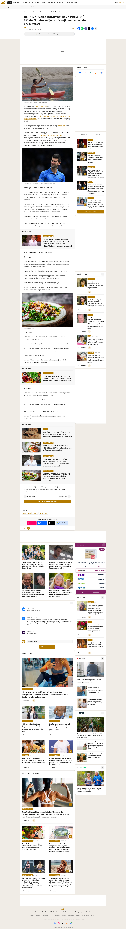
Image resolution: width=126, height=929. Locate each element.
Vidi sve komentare (47, 647)
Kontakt (57, 919)
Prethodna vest (32, 496)
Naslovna (26, 12)
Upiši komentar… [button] (33, 641)
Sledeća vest (63, 496)
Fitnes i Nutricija (44, 12)
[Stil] (3, 2)
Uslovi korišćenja (79, 919)
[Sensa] (78, 915)
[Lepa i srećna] (64, 915)
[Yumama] (85, 915)
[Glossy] (57, 915)
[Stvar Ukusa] (93, 915)
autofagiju (61, 126)
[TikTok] (90, 73)
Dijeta (36, 513)
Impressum (44, 919)
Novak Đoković (41, 106)
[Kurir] (32, 915)
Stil (25, 28)
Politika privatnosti (69, 919)
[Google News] (101, 73)
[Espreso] (45, 915)
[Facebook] (80, 73)
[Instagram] (85, 73)
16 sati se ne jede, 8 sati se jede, (50, 135)
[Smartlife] (71, 915)
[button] (73, 28)
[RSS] (96, 73)
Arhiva (61, 919)
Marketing (51, 919)
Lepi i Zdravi (34, 12)
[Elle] (51, 915)
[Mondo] (38, 915)
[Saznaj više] (102, 658)
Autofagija (43, 513)
